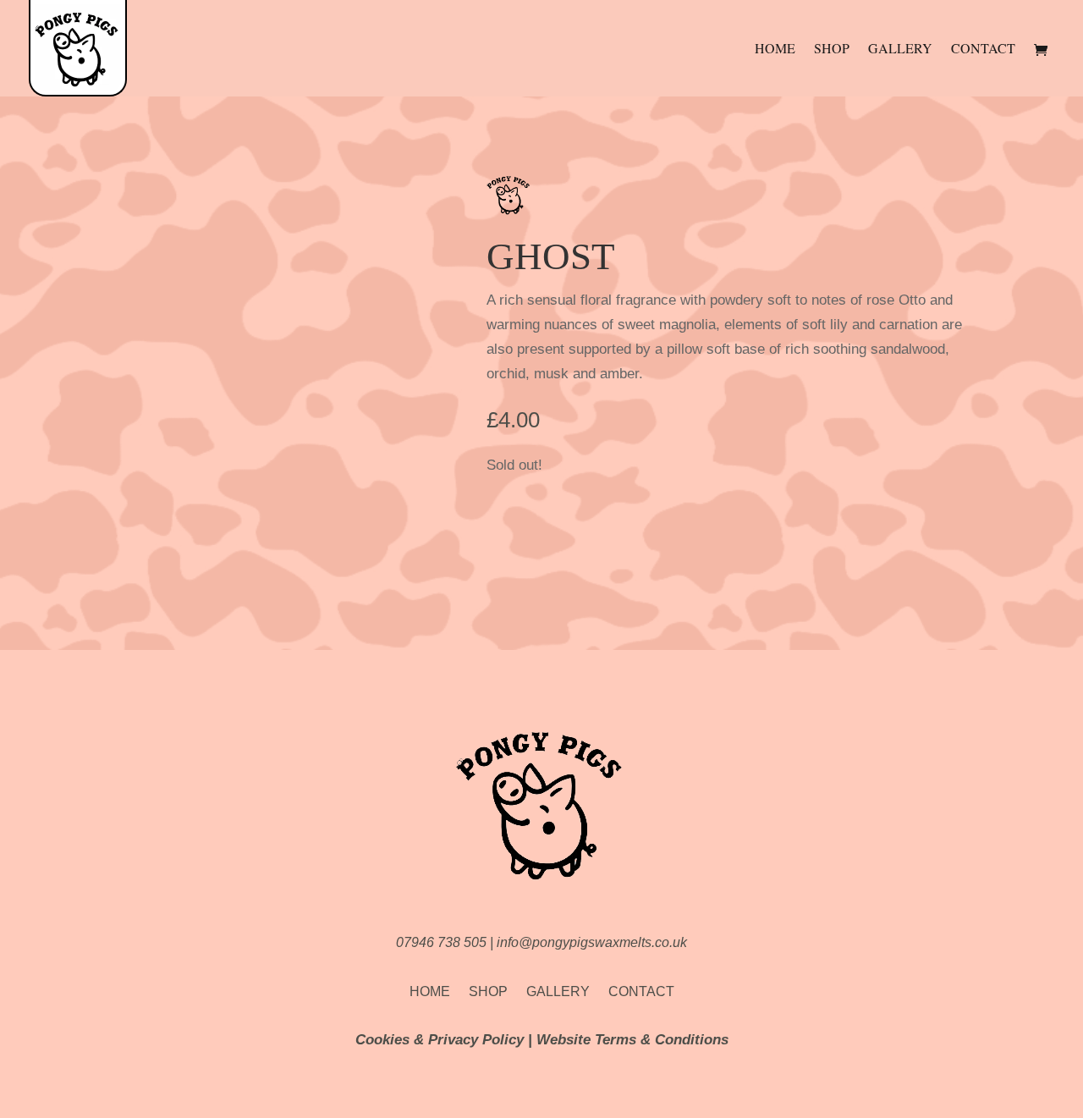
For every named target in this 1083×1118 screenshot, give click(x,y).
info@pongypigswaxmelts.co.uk (592, 942)
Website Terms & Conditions (632, 1040)
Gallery (900, 49)
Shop (831, 49)
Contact (983, 49)
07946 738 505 (443, 942)
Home (775, 49)
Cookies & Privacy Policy (439, 1040)
